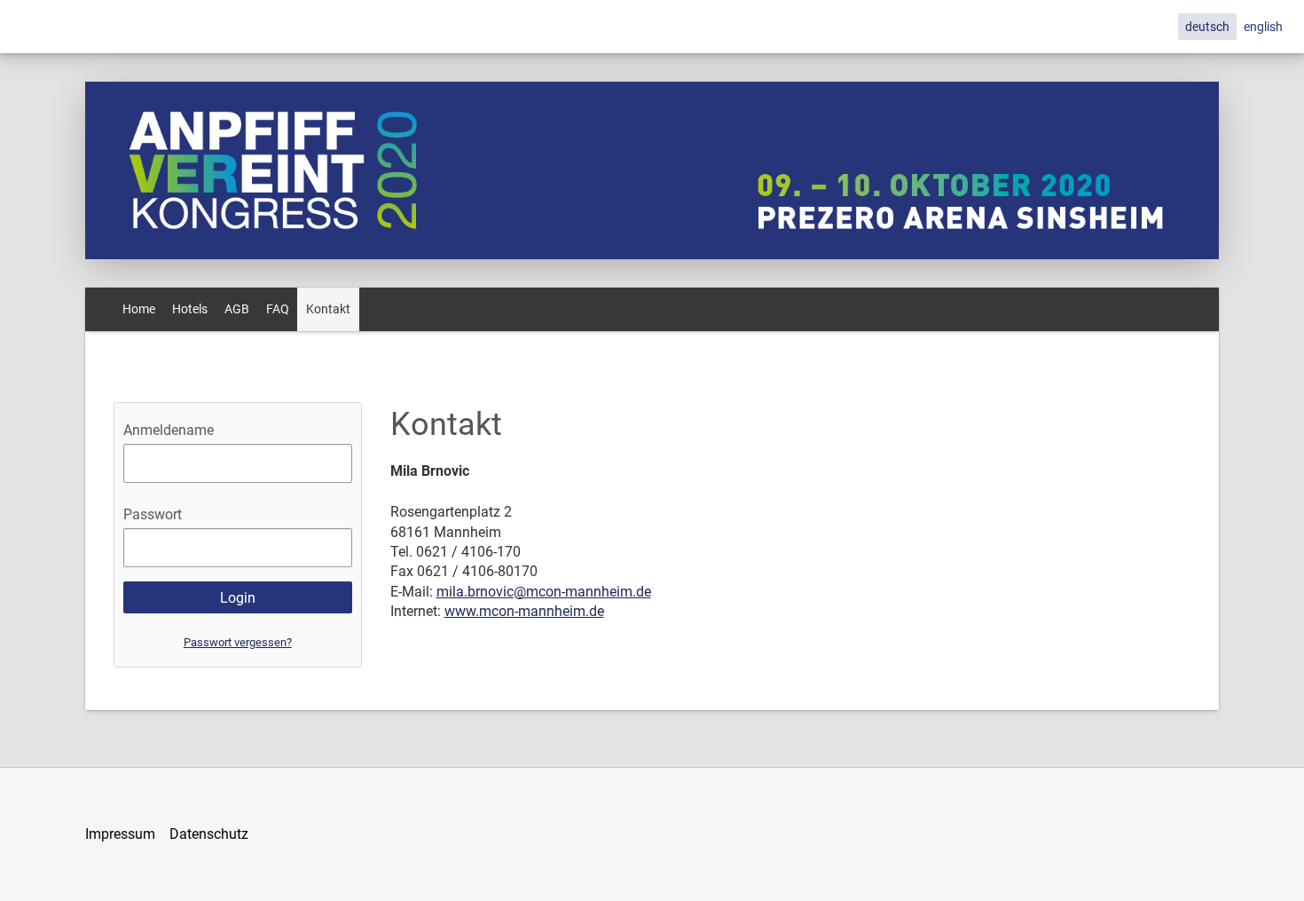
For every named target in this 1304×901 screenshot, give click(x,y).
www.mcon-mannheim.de (524, 611)
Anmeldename (168, 430)
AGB (236, 309)
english (1263, 27)
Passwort (152, 514)
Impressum (120, 834)
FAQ (277, 309)
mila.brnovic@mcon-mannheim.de (543, 591)
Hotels (190, 309)
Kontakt (328, 309)
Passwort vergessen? (238, 642)
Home (138, 309)
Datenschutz (208, 834)
